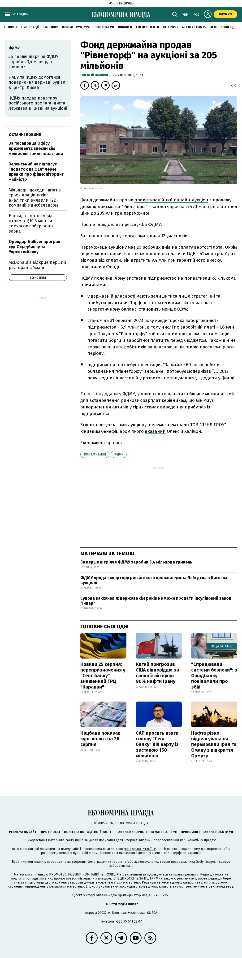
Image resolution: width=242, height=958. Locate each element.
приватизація (95, 454)
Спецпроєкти (147, 27)
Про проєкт (50, 832)
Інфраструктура (76, 27)
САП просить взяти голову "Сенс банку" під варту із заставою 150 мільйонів (157, 744)
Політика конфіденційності (87, 832)
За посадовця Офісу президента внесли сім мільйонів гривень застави (36, 148)
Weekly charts (194, 27)
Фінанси (125, 27)
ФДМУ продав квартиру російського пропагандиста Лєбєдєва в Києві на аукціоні (153, 580)
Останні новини (25, 134)
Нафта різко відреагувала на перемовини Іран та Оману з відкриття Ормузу (214, 744)
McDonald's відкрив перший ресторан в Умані (37, 265)
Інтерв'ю (170, 27)
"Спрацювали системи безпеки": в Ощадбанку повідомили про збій (214, 675)
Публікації (30, 27)
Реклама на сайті (23, 832)
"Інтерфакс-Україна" (140, 849)
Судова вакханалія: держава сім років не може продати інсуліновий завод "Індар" (155, 601)
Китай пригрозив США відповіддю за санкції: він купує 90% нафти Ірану (157, 672)
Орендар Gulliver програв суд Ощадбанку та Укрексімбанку (34, 246)
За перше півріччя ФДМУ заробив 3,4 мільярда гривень (136, 562)
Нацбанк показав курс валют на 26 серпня (100, 738)
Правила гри (103, 27)
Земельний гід (222, 27)
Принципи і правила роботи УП (207, 832)
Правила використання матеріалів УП (145, 832)
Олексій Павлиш (94, 75)
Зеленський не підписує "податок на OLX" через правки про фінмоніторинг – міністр (36, 171)
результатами (112, 424)
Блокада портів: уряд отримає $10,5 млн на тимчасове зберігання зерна (31, 223)
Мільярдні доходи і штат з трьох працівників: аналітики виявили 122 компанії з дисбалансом (35, 197)
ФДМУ (118, 454)
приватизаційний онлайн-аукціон (171, 200)
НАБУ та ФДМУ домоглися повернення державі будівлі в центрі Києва (37, 82)
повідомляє (108, 224)
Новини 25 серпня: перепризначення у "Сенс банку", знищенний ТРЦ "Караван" (102, 675)
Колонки (50, 27)
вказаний (155, 431)
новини (10, 27)
